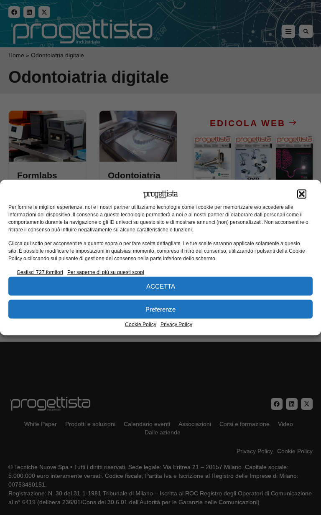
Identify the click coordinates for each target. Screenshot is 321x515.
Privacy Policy (176, 324)
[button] (302, 194)
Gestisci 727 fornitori (40, 272)
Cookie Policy (140, 324)
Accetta (160, 285)
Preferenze (160, 308)
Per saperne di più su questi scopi (105, 272)
